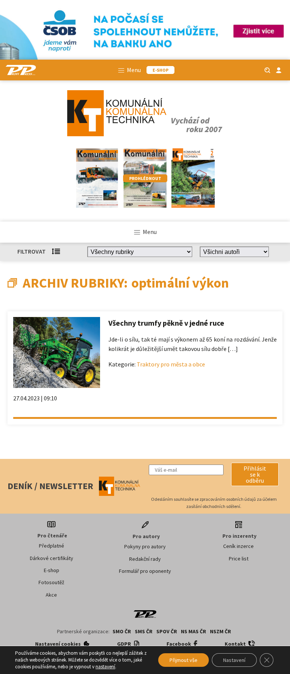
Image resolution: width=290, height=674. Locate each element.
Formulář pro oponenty (145, 571)
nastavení (105, 666)
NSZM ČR (220, 631)
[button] (255, 474)
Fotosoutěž (51, 582)
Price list (238, 558)
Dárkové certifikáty (51, 558)
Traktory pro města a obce (171, 364)
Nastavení (234, 660)
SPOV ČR (166, 631)
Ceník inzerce (238, 546)
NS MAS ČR (193, 631)
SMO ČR (122, 631)
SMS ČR (144, 631)
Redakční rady (145, 559)
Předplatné (51, 545)
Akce (51, 594)
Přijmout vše (183, 660)
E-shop (51, 570)
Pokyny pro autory (145, 546)
